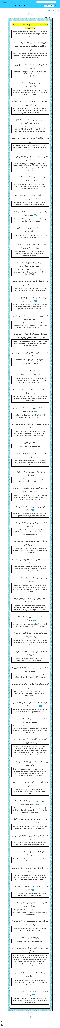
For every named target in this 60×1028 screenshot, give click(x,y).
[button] (14, 2)
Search (53, 2)
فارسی (57, 10)
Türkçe (53, 10)
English (48, 10)
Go (52, 5)
